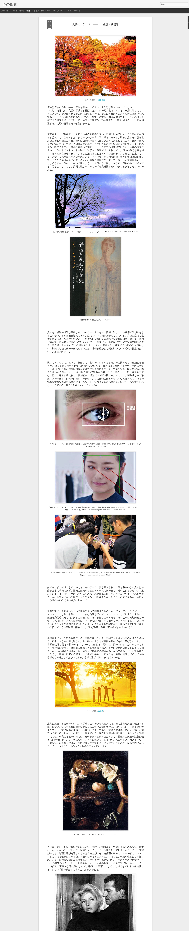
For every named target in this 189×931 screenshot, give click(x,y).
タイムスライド (74, 10)
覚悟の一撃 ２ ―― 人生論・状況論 (95, 24)
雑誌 (28, 10)
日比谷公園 (100, 99)
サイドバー (45, 10)
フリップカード (18, 10)
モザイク (35, 10)
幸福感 (100, 711)
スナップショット (59, 10)
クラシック (5, 10)
